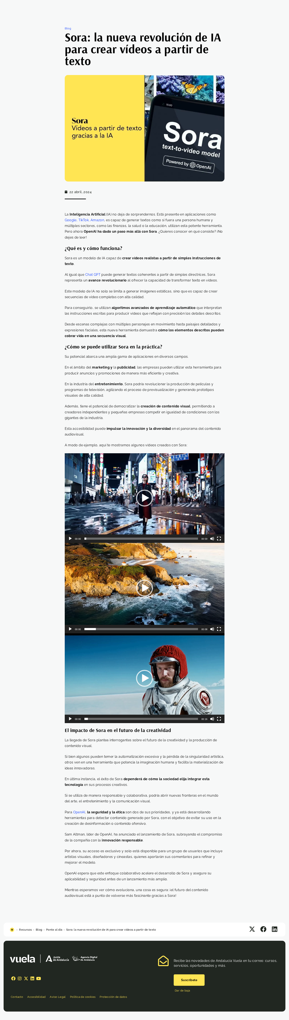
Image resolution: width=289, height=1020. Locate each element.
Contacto (17, 996)
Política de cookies (83, 996)
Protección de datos (113, 996)
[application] (144, 498)
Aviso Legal (58, 996)
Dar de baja (182, 990)
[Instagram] (20, 978)
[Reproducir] (70, 539)
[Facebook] (13, 978)
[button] (144, 498)
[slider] (141, 539)
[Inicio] (12, 930)
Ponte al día (54, 929)
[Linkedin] (32, 978)
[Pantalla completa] (219, 539)
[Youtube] (39, 978)
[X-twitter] (26, 978)
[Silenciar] (212, 539)
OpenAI (79, 812)
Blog (68, 28)
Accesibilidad (36, 996)
